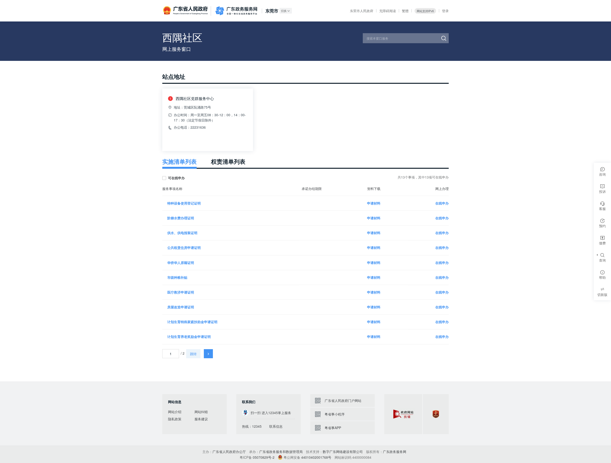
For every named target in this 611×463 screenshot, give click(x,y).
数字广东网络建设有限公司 (343, 451)
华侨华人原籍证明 (180, 262)
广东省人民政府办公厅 (229, 451)
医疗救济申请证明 (180, 292)
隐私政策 (174, 418)
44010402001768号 (316, 457)
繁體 (405, 10)
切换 (284, 11)
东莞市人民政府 (361, 10)
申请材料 (373, 203)
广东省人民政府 (186, 10)
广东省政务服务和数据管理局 (281, 451)
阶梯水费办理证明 (180, 218)
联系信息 (276, 426)
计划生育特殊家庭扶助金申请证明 (192, 321)
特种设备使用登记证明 (184, 203)
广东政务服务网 (236, 10)
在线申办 (442, 203)
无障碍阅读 (387, 10)
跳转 (193, 353)
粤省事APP (333, 427)
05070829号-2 (263, 457)
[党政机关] (436, 414)
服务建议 (201, 418)
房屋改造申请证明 (180, 307)
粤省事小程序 (335, 414)
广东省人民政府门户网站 (343, 400)
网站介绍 (174, 411)
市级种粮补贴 (177, 277)
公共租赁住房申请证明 (184, 247)
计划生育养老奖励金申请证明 (189, 336)
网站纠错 (201, 411)
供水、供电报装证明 (182, 232)
